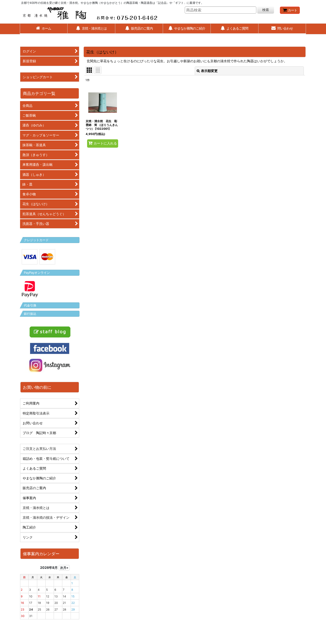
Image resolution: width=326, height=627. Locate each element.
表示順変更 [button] (209, 71)
